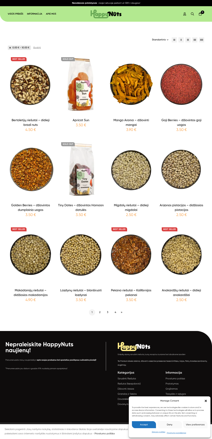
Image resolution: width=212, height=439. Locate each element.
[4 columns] (194, 39)
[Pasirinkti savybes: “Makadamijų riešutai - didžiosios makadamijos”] (30, 283)
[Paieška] (192, 14)
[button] (205, 400)
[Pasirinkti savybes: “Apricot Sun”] (80, 113)
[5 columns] (201, 39)
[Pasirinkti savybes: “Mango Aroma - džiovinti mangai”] (131, 113)
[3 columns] (188, 39)
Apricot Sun (81, 120)
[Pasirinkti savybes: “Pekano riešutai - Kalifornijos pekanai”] (131, 283)
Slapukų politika (158, 432)
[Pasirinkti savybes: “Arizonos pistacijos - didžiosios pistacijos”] (181, 198)
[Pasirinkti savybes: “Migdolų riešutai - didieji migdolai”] (131, 198)
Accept (144, 425)
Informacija (34, 14)
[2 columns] (181, 39)
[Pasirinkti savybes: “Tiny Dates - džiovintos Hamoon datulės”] (80, 198)
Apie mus (51, 14)
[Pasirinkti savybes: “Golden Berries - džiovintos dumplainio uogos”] (30, 198)
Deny (169, 425)
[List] (174, 39)
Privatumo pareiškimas (176, 433)
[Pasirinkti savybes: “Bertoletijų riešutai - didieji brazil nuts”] (30, 113)
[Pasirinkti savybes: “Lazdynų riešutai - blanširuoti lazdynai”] (80, 283)
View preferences (195, 425)
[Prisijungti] (185, 14)
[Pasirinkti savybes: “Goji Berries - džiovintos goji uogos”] (181, 113)
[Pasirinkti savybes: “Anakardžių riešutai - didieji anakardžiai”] (181, 283)
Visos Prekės (15, 14)
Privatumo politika (105, 433)
